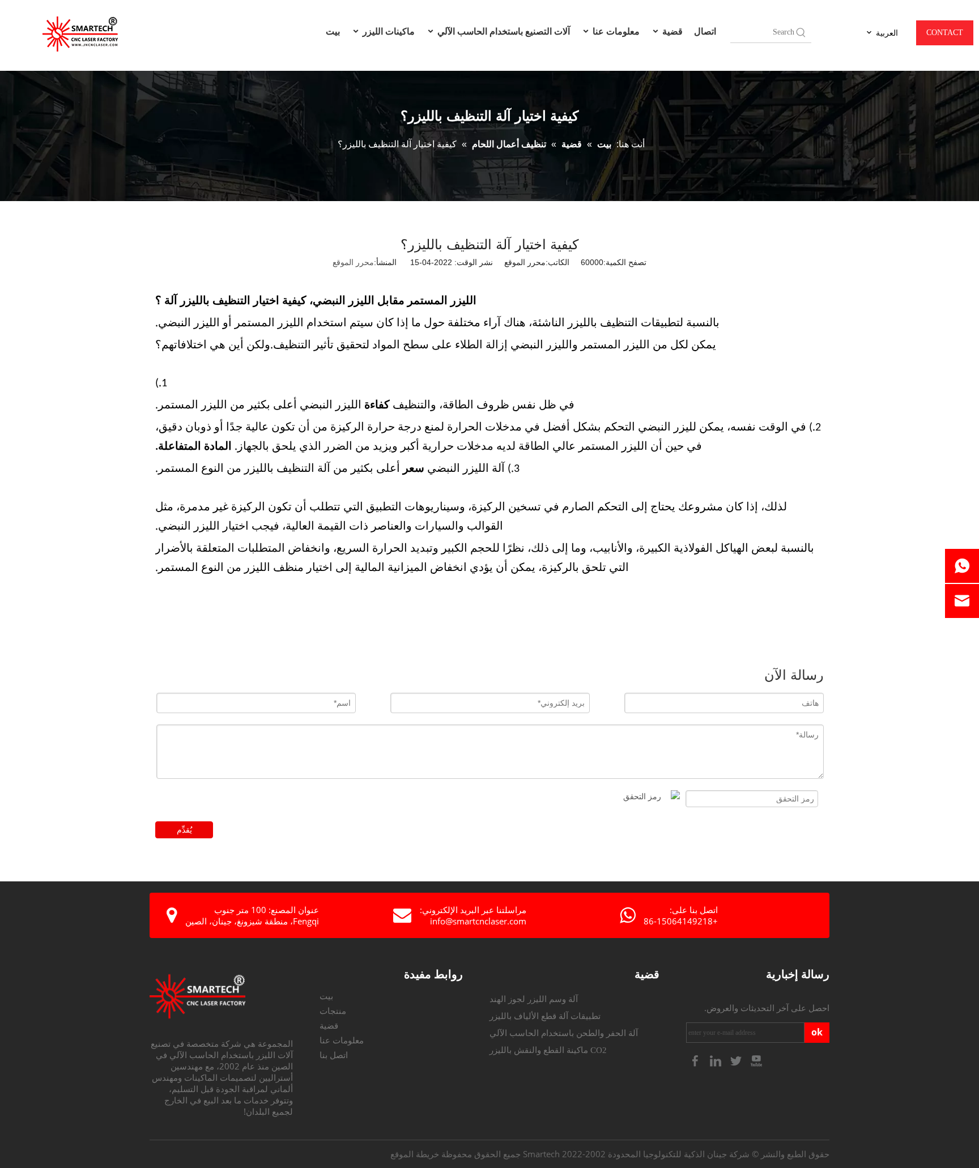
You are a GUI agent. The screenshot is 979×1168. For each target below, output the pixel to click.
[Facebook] (696, 1060)
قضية (671, 31)
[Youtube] (756, 1060)
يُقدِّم (184, 829)
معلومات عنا (615, 31)
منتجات (333, 1011)
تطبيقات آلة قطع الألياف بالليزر (545, 1016)
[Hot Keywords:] (801, 32)
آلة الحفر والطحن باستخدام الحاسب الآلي (564, 1033)
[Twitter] (737, 1060)
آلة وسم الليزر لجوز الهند (534, 999)
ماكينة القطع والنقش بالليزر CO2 (548, 1050)
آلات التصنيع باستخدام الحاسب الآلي (502, 31)
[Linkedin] (716, 1060)
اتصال (705, 31)
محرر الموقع (353, 262)
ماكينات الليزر (387, 31)
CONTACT (944, 32)
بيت (333, 31)
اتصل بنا (334, 1055)
